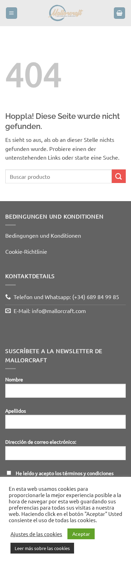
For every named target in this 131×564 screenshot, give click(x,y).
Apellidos (15, 410)
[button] (11, 13)
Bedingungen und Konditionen (43, 235)
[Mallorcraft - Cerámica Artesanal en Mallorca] (65, 13)
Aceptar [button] (81, 534)
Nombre (14, 379)
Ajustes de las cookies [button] (36, 534)
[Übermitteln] (119, 176)
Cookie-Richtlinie (26, 251)
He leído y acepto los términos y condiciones (65, 473)
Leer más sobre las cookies (42, 548)
